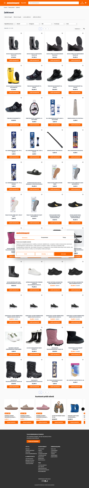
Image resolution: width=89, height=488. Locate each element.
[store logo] (13, 3)
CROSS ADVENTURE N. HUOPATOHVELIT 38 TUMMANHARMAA (54, 216)
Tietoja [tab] (64, 237)
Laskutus (40, 452)
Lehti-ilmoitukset (29, 458)
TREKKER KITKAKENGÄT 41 (13, 118)
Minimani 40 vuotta (29, 460)
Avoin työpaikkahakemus (31, 453)
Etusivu (5, 7)
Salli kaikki (63, 254)
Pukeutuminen (11, 7)
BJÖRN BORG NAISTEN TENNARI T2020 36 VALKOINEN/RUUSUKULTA (34, 283)
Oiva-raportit (41, 466)
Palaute (40, 450)
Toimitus (53, 453)
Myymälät (27, 452)
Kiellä (25, 254)
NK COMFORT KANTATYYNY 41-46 (75, 380)
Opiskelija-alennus (29, 461)
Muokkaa (44, 254)
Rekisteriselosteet (42, 468)
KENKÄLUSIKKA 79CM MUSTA (54, 150)
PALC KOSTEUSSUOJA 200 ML (75, 150)
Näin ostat (53, 448)
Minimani (27, 448)
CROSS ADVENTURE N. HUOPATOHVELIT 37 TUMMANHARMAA (75, 216)
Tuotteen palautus (42, 465)
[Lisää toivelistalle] (21, 33)
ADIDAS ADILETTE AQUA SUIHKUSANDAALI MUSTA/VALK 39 (75, 250)
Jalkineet (18, 7)
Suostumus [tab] (24, 237)
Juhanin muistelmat (29, 450)
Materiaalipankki (42, 471)
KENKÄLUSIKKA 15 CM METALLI (75, 118)
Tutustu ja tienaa (29, 463)
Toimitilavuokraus (42, 455)
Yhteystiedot (41, 448)
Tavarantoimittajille (42, 453)
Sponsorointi (41, 456)
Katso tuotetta (11, 422)
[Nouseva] (84, 29)
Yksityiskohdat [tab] (44, 237)
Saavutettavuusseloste (43, 469)
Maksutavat (53, 452)
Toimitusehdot (54, 450)
